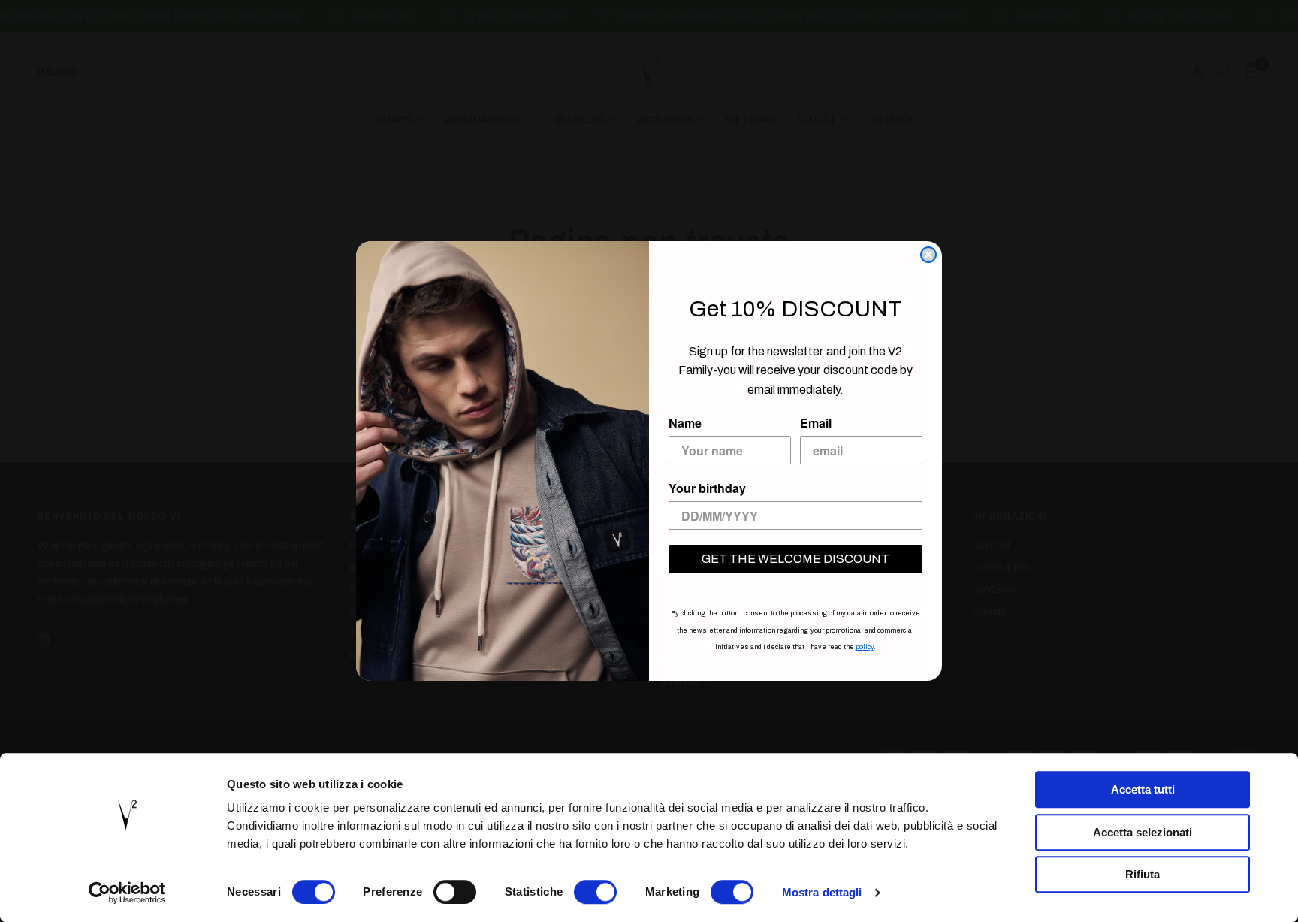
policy (865, 647)
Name (685, 422)
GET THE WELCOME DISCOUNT (795, 558)
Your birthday (707, 488)
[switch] (454, 892)
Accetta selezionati (1142, 832)
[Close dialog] (928, 254)
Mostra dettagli (822, 892)
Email (816, 422)
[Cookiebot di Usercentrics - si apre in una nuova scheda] (127, 892)
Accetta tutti (1143, 789)
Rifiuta (1142, 874)
